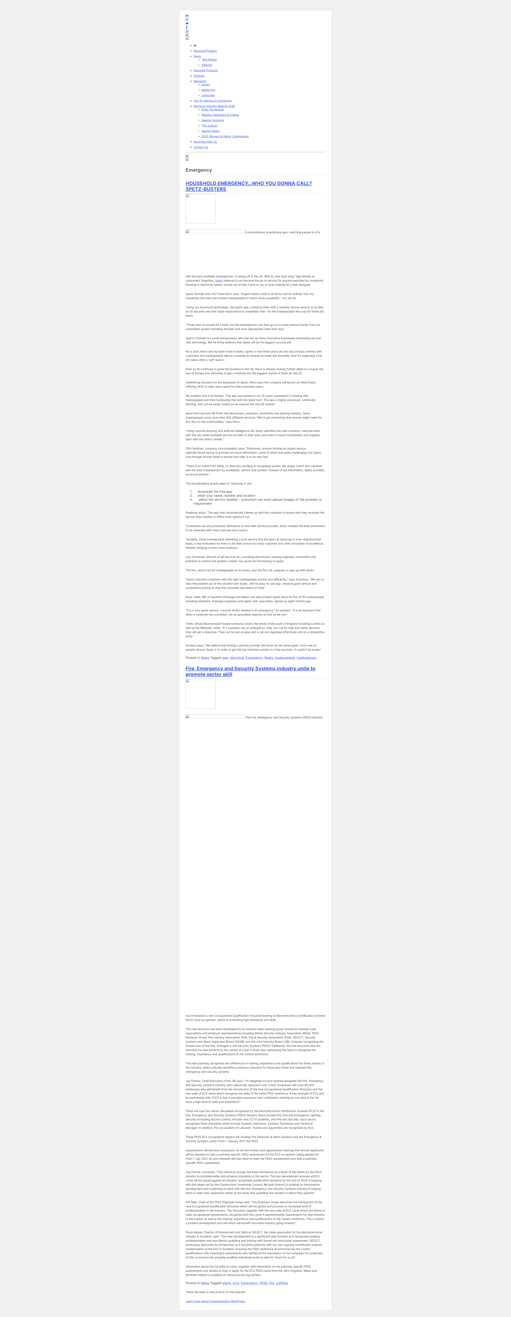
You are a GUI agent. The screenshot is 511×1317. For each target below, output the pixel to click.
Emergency (254, 658)
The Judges (209, 125)
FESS (263, 1283)
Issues (206, 84)
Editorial (207, 65)
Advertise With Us (205, 141)
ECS (236, 1283)
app (225, 658)
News (197, 56)
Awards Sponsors (213, 120)
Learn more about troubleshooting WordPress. (216, 1301)
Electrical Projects (205, 50)
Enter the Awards (213, 109)
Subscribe (208, 95)
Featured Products (206, 70)
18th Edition (209, 59)
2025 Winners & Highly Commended (225, 136)
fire (271, 1283)
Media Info (208, 90)
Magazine (200, 81)
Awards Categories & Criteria (220, 114)
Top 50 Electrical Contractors (213, 100)
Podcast (199, 75)
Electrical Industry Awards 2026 (214, 106)
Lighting (282, 1283)
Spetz (219, 280)
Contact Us (201, 147)
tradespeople (285, 658)
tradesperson (307, 658)
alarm (227, 1283)
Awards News (210, 131)
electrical (237, 658)
